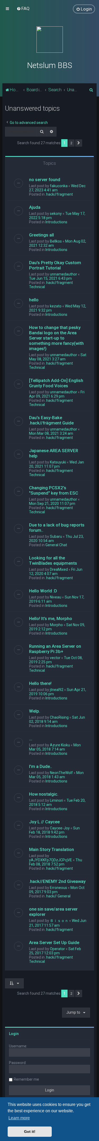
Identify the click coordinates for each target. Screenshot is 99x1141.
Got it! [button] (29, 1131)
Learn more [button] (19, 1118)
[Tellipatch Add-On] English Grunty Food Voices (56, 383)
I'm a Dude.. (40, 766)
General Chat (56, 545)
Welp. (34, 711)
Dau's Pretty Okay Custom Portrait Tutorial (55, 265)
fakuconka (59, 186)
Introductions (56, 222)
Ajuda (34, 207)
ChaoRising (59, 717)
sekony (56, 213)
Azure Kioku (60, 745)
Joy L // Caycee (44, 821)
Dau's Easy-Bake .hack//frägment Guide (51, 420)
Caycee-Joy (60, 828)
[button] (78, 143)
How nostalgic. (43, 794)
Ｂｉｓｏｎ (59, 920)
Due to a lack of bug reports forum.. (56, 527)
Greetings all (41, 235)
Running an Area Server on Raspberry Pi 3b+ (55, 649)
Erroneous (58, 888)
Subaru (56, 536)
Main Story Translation (51, 849)
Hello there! (40, 683)
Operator (57, 949)
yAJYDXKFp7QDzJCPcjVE (50, 860)
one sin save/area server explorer (53, 911)
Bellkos (56, 241)
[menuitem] (23, 8)
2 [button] (71, 143)
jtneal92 (56, 690)
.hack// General (57, 896)
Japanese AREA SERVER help (53, 453)
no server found (44, 179)
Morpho (56, 625)
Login (14, 1034)
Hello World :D (43, 590)
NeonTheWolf (61, 773)
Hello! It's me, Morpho (50, 618)
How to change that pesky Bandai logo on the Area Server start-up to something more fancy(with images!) (56, 338)
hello (34, 299)
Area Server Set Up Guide (54, 942)
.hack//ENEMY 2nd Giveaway (57, 881)
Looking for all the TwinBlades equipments (53, 560)
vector (55, 658)
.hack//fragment (59, 194)
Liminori (56, 800)
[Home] (49, 39)
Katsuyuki (58, 462)
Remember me (26, 1079)
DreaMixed (59, 569)
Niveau (55, 597)
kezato (56, 306)
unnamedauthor (63, 274)
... (30, 738)
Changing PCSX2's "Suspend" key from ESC (53, 490)
